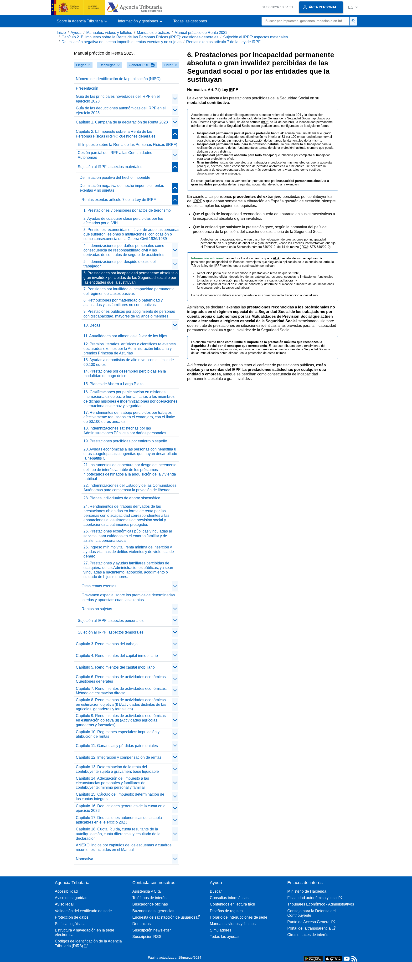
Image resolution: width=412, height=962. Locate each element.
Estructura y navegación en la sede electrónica (84, 932)
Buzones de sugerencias (153, 911)
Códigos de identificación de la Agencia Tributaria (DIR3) (88, 943)
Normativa (84, 859)
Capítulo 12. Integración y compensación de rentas (118, 757)
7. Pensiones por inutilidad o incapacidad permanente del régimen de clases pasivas (129, 291)
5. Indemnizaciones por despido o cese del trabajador (119, 264)
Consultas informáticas (229, 898)
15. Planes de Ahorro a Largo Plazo (113, 384)
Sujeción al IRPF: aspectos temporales (111, 632)
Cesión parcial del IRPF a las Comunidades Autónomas (115, 155)
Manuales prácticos (153, 33)
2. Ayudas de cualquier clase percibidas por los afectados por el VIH (123, 220)
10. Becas (91, 325)
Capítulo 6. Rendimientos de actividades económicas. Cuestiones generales (121, 679)
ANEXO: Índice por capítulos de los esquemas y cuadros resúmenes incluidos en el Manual (123, 847)
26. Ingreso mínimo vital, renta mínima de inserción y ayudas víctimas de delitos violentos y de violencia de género (128, 551)
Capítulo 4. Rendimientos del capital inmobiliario (117, 656)
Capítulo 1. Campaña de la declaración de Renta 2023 (122, 122)
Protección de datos (71, 917)
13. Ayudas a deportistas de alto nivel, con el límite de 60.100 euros (128, 362)
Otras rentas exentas (99, 586)
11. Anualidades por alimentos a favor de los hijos (125, 336)
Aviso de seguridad (71, 898)
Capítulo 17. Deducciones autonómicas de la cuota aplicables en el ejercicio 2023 (119, 820)
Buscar (216, 891)
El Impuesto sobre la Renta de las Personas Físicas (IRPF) (127, 145)
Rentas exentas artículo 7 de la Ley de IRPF (223, 42)
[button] (353, 7)
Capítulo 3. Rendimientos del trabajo (107, 644)
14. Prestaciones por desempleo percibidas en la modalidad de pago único (124, 373)
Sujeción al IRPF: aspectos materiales (255, 37)
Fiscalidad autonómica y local (312, 898)
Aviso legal (64, 904)
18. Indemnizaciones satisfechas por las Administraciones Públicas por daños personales (124, 430)
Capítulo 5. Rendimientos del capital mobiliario (115, 667)
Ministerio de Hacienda (306, 891)
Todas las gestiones (190, 21)
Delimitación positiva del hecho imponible (115, 177)
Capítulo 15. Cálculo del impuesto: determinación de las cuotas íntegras (120, 796)
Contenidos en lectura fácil (232, 904)
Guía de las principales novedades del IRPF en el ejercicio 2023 (118, 98)
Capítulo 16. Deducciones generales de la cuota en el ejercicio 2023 (121, 808)
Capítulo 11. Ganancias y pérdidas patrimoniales (117, 746)
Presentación (87, 88)
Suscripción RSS (146, 937)
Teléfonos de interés (149, 898)
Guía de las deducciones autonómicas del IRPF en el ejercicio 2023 (121, 110)
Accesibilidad (66, 891)
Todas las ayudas (224, 937)
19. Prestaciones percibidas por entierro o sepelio (125, 441)
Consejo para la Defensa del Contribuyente (311, 913)
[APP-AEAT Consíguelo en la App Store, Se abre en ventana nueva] (333, 958)
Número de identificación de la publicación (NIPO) (118, 79)
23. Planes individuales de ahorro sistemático (121, 498)
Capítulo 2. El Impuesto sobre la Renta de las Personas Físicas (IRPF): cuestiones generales (140, 37)
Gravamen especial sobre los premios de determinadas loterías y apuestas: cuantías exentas (128, 597)
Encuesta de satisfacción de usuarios (163, 917)
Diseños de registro (226, 911)
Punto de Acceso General (308, 922)
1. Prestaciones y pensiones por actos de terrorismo (127, 210)
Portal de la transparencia (309, 928)
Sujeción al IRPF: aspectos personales (111, 621)
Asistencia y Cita (146, 891)
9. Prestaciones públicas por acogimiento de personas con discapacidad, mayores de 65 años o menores (129, 313)
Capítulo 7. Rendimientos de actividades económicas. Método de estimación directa (121, 690)
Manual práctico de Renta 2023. (201, 33)
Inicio (61, 33)
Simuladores (220, 930)
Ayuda (76, 33)
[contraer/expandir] (175, 99)
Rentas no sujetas (97, 609)
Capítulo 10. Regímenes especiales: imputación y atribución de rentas (118, 734)
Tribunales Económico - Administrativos (320, 904)
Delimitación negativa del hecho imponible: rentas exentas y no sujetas (121, 42)
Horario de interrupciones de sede (238, 917)
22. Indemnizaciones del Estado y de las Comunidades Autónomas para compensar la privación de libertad (129, 487)
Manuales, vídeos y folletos (109, 33)
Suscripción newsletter (151, 930)
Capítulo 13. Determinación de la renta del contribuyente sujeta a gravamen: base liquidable (117, 769)
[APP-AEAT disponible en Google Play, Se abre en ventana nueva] (313, 958)
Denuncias (141, 924)
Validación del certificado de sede (83, 911)
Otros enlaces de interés (307, 935)
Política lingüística (70, 924)
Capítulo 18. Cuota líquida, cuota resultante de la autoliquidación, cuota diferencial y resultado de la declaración (118, 833)
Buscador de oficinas (150, 904)
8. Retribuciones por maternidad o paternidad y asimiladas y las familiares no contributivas (123, 302)
